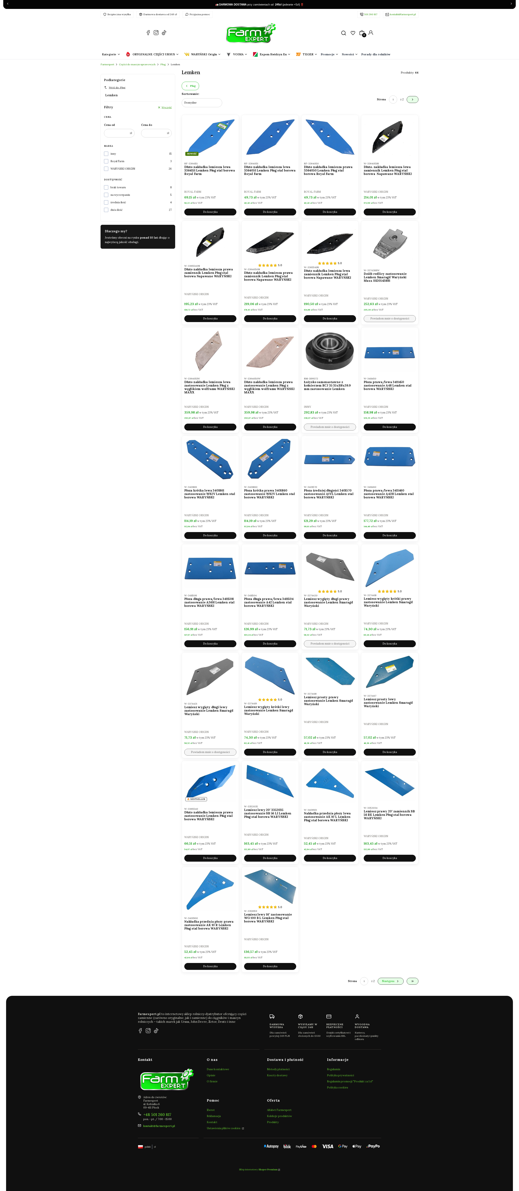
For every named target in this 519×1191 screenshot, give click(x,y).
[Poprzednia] (7, 4)
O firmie (212, 1081)
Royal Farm (117, 161)
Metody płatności (278, 1069)
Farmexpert (107, 64)
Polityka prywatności (340, 1075)
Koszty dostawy (277, 1075)
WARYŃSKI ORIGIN (122, 168)
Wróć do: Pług (117, 87)
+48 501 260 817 (157, 1114)
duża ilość (116, 210)
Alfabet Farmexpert (279, 1110)
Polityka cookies (337, 1087)
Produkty (273, 1122)
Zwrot (211, 1110)
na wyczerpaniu (120, 195)
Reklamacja (214, 1116)
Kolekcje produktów (279, 1116)
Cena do (146, 125)
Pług (163, 64)
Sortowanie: (190, 94)
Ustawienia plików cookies (224, 1128)
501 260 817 (370, 14)
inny (113, 153)
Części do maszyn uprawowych (137, 64)
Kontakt (212, 1122)
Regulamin (333, 1069)
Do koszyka (210, 212)
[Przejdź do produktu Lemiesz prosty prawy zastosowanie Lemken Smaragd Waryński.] (330, 671)
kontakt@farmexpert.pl (403, 14)
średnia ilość (118, 202)
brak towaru (118, 187)
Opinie (211, 1075)
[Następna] (511, 4)
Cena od (109, 125)
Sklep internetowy (258, 1169)
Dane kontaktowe (218, 1069)
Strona (381, 99)
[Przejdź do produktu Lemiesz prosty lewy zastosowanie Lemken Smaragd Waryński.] (390, 672)
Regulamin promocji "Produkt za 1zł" (350, 1081)
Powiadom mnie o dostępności (389, 318)
